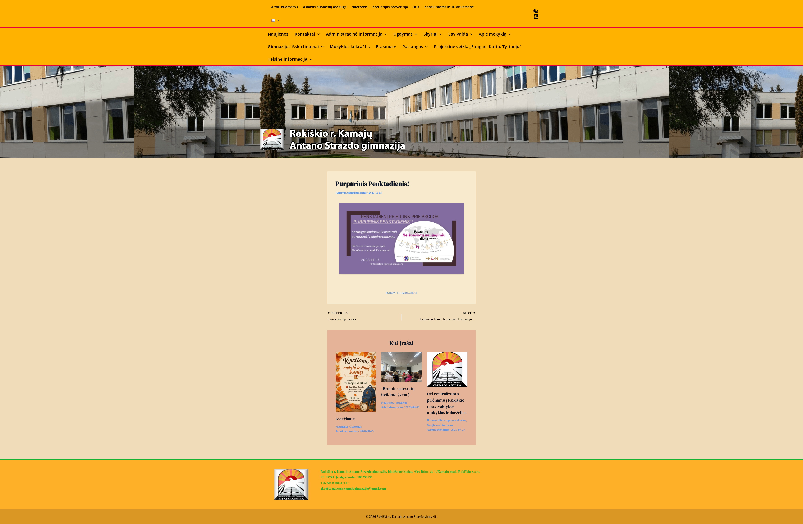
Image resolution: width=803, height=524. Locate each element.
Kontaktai (305, 34)
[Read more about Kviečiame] (356, 381)
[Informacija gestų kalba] (535, 11)
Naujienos (278, 34)
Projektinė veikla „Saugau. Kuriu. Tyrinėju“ (477, 46)
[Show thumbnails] (401, 293)
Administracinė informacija (354, 34)
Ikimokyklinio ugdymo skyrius (446, 420)
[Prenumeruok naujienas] (536, 16)
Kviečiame (345, 419)
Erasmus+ (386, 46)
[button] (277, 20)
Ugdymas (403, 34)
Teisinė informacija (287, 59)
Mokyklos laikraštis (350, 46)
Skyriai (430, 34)
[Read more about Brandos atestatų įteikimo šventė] (401, 366)
